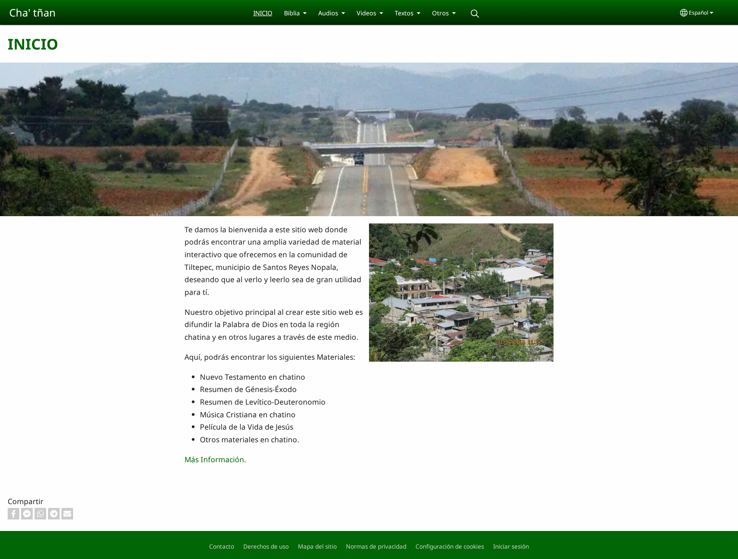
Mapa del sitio (317, 546)
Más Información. (215, 459)
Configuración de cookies (450, 546)
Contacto (221, 546)
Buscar (475, 13)
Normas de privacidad (376, 546)
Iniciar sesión (511, 546)
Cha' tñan (32, 12)
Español (698, 12)
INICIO (263, 13)
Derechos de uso (266, 546)
